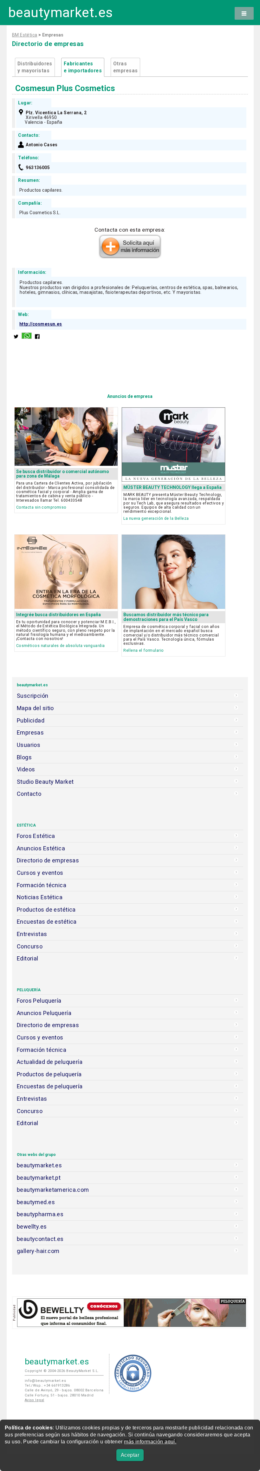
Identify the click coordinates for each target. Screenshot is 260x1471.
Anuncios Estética (41, 848)
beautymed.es (36, 1202)
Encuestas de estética (47, 921)
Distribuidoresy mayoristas (34, 67)
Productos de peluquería (49, 1074)
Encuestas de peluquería (50, 1086)
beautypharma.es (40, 1214)
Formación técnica (41, 885)
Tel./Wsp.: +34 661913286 (47, 1385)
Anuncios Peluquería (44, 1013)
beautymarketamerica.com (53, 1189)
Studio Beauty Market (45, 781)
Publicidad (30, 720)
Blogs (24, 757)
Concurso (29, 946)
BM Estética (24, 34)
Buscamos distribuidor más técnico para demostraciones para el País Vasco (166, 617)
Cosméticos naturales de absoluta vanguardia (60, 645)
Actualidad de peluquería (49, 1062)
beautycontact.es (40, 1239)
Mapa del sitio (35, 708)
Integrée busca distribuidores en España (58, 614)
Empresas (30, 732)
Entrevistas (32, 934)
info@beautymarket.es (45, 1381)
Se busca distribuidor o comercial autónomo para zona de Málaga (62, 474)
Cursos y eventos (40, 872)
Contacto (29, 793)
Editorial (27, 958)
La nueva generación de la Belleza (156, 518)
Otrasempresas (125, 67)
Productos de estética (46, 909)
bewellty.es (32, 1226)
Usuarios (28, 745)
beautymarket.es (60, 12)
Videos (26, 769)
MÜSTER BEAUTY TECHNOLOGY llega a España (172, 487)
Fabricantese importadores (83, 67)
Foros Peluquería (39, 1000)
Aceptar (130, 1455)
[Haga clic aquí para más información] (130, 257)
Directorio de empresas (48, 860)
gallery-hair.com (38, 1251)
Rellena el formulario (143, 650)
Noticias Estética (39, 897)
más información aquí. (150, 1441)
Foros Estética (36, 836)
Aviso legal (34, 1400)
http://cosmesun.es (40, 324)
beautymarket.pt (39, 1177)
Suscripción (33, 695)
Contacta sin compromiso (41, 507)
